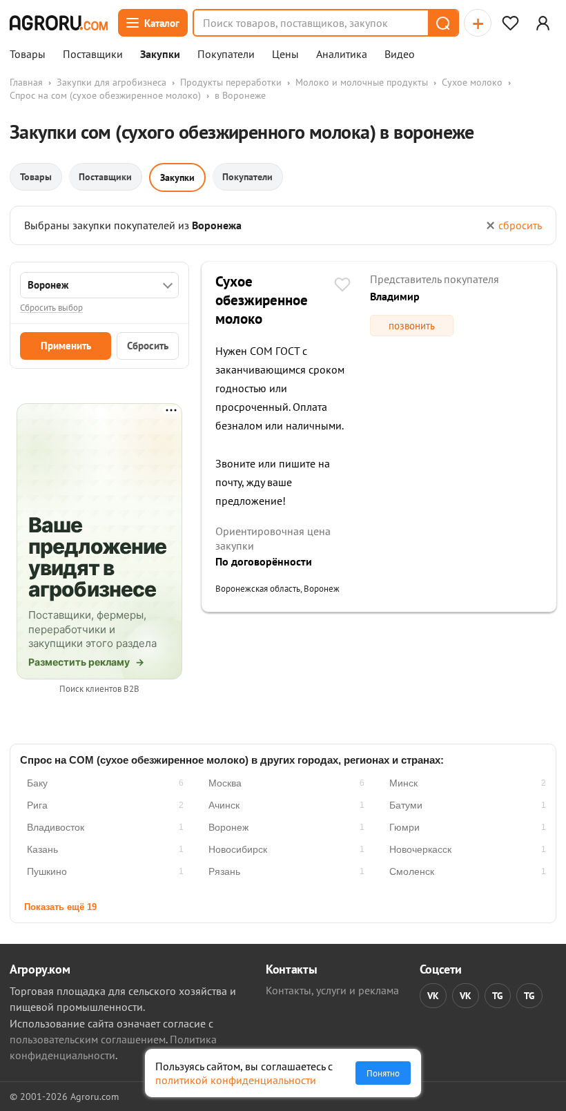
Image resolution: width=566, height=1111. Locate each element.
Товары (28, 54)
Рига (37, 805)
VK (433, 995)
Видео (399, 54)
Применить (66, 345)
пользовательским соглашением (88, 1039)
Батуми (405, 805)
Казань (42, 849)
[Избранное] (510, 23)
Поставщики (93, 54)
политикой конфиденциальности (235, 1080)
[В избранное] (342, 286)
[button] (442, 22)
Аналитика (341, 54)
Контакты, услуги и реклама (332, 990)
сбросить (520, 225)
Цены (285, 54)
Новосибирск (237, 849)
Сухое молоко (472, 82)
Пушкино (47, 871)
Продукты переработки (231, 82)
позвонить (412, 325)
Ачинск (224, 805)
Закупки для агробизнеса (111, 82)
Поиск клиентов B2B (99, 689)
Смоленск (411, 871)
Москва (225, 783)
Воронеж (228, 827)
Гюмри (404, 827)
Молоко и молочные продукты (361, 82)
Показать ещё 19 (60, 907)
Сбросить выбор (51, 307)
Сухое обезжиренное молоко (261, 300)
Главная (26, 82)
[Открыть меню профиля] (542, 23)
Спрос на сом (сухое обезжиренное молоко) (105, 95)
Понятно (383, 1073)
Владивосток (55, 827)
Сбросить (147, 345)
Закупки (160, 54)
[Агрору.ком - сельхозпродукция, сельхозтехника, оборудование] (59, 23)
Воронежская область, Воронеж (277, 589)
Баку (37, 783)
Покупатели (226, 54)
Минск (403, 783)
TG (497, 995)
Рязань (224, 871)
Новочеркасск (420, 849)
